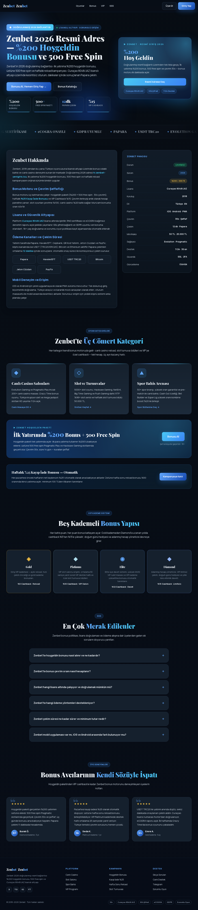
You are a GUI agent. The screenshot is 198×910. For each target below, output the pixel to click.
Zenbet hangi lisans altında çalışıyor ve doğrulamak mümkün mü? (73, 687)
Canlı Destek (159, 879)
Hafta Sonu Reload (118, 884)
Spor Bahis (71, 884)
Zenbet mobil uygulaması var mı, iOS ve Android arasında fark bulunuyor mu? (80, 734)
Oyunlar (80, 5)
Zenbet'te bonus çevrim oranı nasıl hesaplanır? (62, 671)
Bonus (92, 5)
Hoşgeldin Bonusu (118, 874)
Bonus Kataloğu (67, 86)
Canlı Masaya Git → (21, 407)
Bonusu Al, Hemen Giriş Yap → (28, 86)
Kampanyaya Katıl (173, 476)
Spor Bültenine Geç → (148, 407)
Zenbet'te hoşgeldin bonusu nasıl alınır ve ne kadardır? (67, 655)
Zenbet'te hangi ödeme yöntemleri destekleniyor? (64, 703)
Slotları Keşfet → (82, 407)
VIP (103, 5)
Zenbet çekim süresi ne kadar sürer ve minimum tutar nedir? (70, 719)
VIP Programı (72, 889)
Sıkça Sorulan (159, 874)
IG (23, 889)
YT (29, 889)
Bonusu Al (173, 436)
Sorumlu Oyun (159, 889)
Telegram (157, 884)
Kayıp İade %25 (116, 879)
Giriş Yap (186, 5)
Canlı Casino (72, 874)
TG (16, 889)
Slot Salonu (71, 879)
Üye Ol (169, 5)
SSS (112, 5)
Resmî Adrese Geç (155, 81)
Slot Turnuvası (116, 889)
